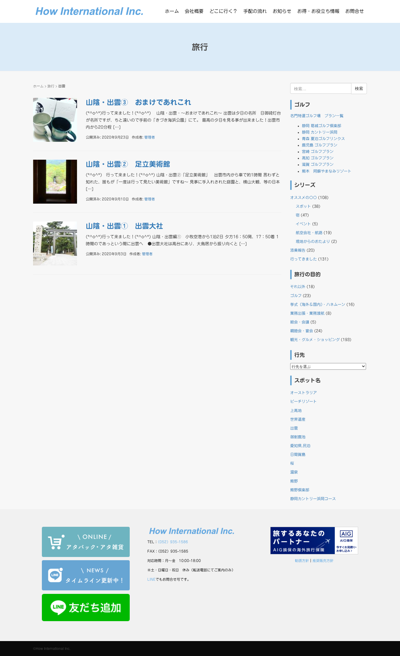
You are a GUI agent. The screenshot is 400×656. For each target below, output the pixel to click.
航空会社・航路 (309, 233)
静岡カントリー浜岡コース (313, 499)
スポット (303, 206)
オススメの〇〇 (303, 198)
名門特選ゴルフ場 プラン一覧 (316, 116)
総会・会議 (299, 322)
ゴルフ (296, 296)
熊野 (294, 481)
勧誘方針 (302, 560)
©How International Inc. (51, 648)
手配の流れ (255, 11)
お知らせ (282, 11)
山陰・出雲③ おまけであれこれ (138, 102)
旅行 (50, 85)
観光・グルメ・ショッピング (315, 340)
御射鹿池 (297, 437)
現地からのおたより (313, 241)
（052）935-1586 (173, 541)
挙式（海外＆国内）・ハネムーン (317, 304)
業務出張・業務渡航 (307, 313)
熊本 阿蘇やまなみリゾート (326, 171)
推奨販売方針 (323, 560)
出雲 (294, 428)
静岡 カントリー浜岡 (319, 132)
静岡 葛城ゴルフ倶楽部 (321, 126)
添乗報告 (297, 250)
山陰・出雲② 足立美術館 (128, 164)
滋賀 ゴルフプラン (318, 164)
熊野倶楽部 (299, 490)
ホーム (172, 11)
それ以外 (297, 287)
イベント (303, 224)
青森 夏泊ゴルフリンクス (323, 139)
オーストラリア (303, 393)
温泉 (294, 472)
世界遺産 (297, 419)
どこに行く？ (223, 11)
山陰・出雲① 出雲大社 (124, 225)
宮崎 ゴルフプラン (318, 152)
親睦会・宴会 (301, 331)
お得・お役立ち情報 (318, 11)
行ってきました (303, 259)
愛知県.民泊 (300, 446)
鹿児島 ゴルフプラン (319, 145)
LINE (151, 579)
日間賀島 (297, 454)
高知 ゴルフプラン (318, 158)
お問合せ (354, 11)
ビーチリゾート (303, 401)
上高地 (296, 411)
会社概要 (194, 11)
